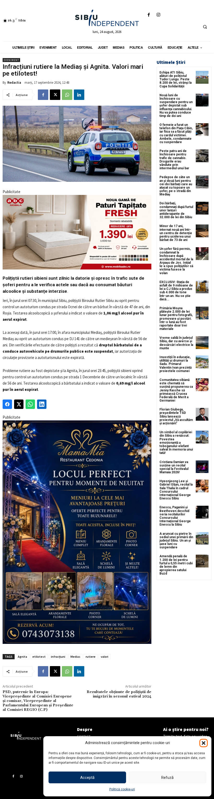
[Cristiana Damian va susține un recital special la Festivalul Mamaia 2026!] (202, 466)
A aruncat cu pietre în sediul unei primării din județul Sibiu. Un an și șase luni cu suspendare (176, 540)
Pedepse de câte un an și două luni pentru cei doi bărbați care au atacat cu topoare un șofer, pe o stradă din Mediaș (175, 185)
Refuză (167, 777)
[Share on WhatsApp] (30, 404)
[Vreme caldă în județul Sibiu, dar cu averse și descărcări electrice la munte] (202, 342)
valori (104, 657)
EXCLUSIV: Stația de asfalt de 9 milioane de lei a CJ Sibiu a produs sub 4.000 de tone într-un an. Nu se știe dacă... (176, 290)
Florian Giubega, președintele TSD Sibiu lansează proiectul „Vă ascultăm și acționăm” (176, 416)
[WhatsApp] (67, 94)
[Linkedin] (79, 94)
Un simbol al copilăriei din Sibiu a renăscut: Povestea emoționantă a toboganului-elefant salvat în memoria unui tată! (176, 442)
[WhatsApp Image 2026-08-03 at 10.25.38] (77, 232)
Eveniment (11, 60)
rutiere (91, 657)
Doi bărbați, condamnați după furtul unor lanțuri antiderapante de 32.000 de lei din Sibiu (176, 210)
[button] (203, 743)
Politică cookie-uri (122, 789)
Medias (75, 657)
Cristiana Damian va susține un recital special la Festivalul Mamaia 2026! (173, 467)
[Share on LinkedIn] (41, 404)
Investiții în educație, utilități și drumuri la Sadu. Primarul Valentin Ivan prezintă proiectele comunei (175, 364)
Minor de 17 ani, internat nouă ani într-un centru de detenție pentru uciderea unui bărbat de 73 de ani (175, 233)
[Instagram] (158, 15)
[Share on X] (18, 404)
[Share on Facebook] (7, 404)
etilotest (39, 657)
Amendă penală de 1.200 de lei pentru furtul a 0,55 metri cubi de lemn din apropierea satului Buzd (176, 564)
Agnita (22, 657)
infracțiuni (58, 657)
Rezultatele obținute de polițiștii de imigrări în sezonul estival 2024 (119, 694)
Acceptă (87, 777)
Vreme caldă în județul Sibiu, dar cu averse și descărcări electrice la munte (176, 343)
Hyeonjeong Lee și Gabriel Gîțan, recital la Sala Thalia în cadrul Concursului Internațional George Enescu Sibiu (176, 489)
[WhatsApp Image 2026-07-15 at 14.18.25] (77, 532)
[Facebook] (148, 15)
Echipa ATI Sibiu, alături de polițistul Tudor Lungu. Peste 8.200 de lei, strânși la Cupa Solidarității (175, 79)
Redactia (14, 82)
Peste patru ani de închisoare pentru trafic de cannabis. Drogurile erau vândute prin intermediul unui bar (174, 159)
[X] (55, 94)
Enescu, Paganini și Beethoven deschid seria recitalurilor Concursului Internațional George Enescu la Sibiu (175, 515)
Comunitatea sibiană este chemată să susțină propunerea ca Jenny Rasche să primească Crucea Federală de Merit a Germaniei (176, 390)
